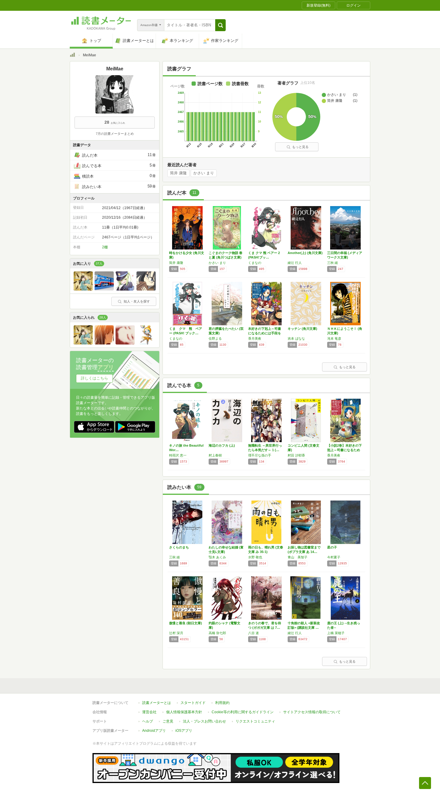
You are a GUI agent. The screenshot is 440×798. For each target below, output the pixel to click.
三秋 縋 (332, 263)
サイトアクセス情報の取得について (312, 712)
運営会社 (149, 712)
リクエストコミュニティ (255, 721)
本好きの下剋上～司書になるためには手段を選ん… (264, 333)
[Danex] (104, 343)
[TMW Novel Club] (146, 289)
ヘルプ (147, 721)
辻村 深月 (176, 633)
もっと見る (300, 147)
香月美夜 (254, 338)
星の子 (332, 547)
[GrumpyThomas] (104, 289)
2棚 (105, 247)
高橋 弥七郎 (217, 633)
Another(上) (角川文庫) (305, 253)
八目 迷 (253, 633)
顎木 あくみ (217, 557)
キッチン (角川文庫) (302, 328)
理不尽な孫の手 (259, 455)
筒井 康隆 (178, 173)
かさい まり (203, 173)
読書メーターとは (156, 703)
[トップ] (72, 56)
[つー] (83, 289)
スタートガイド (193, 703)
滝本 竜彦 (334, 338)
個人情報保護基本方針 (184, 712)
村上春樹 (215, 455)
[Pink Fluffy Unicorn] (146, 343)
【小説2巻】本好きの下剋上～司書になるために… (344, 450)
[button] (220, 25)
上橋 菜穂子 (336, 633)
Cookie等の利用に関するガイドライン (243, 712)
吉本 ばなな (296, 338)
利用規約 (222, 703)
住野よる (215, 338)
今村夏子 (333, 557)
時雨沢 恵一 (177, 455)
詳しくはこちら (94, 378)
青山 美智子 (297, 557)
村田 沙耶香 (296, 455)
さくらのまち (179, 547)
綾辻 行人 (295, 263)
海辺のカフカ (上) (222, 445)
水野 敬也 (255, 557)
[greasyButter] (125, 289)
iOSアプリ (183, 730)
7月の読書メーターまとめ (115, 133)
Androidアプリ (154, 730)
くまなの (254, 263)
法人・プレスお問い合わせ (204, 721)
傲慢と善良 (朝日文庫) (185, 623)
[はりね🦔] (125, 343)
